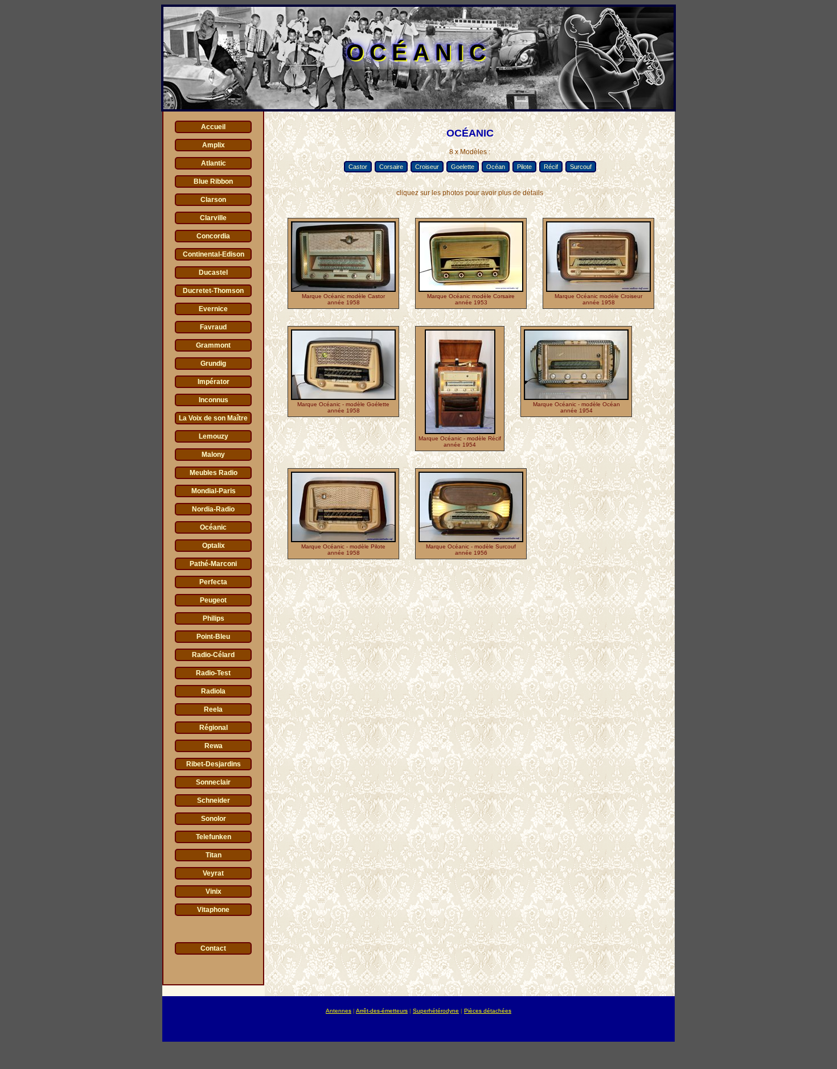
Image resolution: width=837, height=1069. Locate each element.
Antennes (338, 1011)
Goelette (462, 166)
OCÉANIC (418, 52)
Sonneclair (213, 782)
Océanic (213, 527)
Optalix (213, 546)
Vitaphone (213, 910)
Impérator (213, 382)
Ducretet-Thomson (213, 291)
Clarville (213, 218)
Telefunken (213, 837)
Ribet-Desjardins (213, 764)
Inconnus (213, 400)
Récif (551, 166)
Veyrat (213, 873)
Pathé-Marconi (213, 564)
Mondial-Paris (213, 491)
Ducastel (213, 272)
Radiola (213, 691)
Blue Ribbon (213, 181)
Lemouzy (213, 436)
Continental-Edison (213, 254)
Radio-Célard (213, 655)
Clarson (213, 200)
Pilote (524, 166)
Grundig (213, 364)
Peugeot (213, 600)
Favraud (213, 327)
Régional (213, 728)
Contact (213, 948)
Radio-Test (213, 673)
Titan (213, 855)
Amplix (213, 145)
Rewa (213, 746)
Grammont (213, 345)
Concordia (213, 236)
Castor (357, 166)
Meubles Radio (213, 473)
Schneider (213, 800)
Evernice (213, 309)
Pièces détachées (487, 1011)
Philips (213, 618)
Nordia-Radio (213, 509)
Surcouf (581, 166)
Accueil (213, 127)
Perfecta (213, 582)
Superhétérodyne (436, 1011)
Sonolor (213, 819)
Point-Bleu (213, 637)
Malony (213, 455)
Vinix (213, 891)
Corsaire (391, 166)
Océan (495, 166)
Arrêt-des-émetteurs (382, 1011)
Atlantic (213, 163)
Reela (213, 709)
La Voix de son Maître (213, 418)
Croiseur (427, 166)
